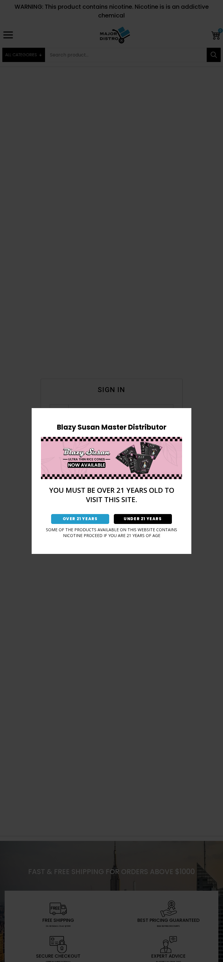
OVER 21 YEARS (80, 519)
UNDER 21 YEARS (143, 519)
